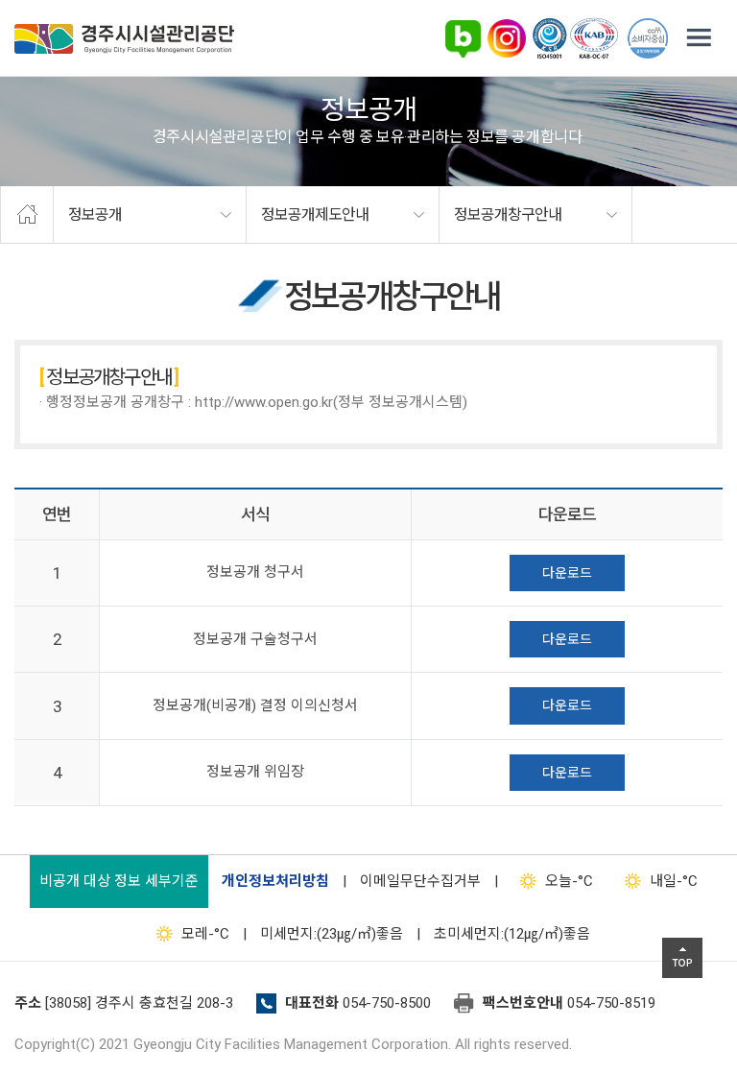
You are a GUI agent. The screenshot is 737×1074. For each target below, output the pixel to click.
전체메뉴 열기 (698, 38)
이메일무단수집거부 (420, 881)
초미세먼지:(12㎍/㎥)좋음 (512, 934)
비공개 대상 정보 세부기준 (119, 881)
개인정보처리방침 (275, 881)
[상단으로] (682, 958)
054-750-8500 (387, 1003)
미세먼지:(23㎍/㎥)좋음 (331, 934)
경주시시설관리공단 (124, 39)
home (27, 215)
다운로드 (567, 573)
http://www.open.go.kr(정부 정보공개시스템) (331, 402)
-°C (569, 881)
